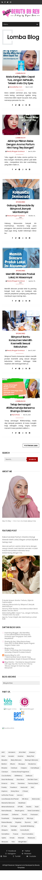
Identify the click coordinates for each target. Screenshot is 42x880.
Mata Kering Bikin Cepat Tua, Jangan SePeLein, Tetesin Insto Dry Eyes (20, 80)
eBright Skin (22, 842)
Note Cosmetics (33, 811)
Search (32, 459)
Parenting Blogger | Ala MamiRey (17, 633)
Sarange (14, 826)
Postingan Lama (31, 445)
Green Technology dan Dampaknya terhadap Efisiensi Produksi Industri (18, 651)
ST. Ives (4, 826)
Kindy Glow (15, 791)
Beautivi (4, 760)
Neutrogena (19, 811)
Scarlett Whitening (27, 826)
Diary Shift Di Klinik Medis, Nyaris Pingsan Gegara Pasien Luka (20, 644)
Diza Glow (20, 779)
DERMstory (18, 776)
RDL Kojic (30, 818)
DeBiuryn (29, 776)
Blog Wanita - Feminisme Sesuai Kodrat (20, 662)
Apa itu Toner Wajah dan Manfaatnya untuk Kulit (19, 618)
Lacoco (20, 795)
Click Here (17, 521)
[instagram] (10, 2)
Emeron (4, 783)
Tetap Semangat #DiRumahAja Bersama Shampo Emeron (20, 408)
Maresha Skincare (8, 803)
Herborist (24, 787)
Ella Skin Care (32, 779)
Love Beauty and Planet (10, 799)
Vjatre (4, 838)
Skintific (14, 830)
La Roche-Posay (7, 795)
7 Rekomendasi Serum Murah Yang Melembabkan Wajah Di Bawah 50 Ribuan (20, 658)
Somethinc (5, 834)
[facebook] (4, 2)
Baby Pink (30, 756)
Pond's (24, 814)
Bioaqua (22, 764)
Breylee (4, 768)
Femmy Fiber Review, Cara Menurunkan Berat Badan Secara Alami (20, 610)
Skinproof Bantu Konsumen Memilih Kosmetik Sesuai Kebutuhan (20, 341)
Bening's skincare (31, 760)
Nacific (28, 807)
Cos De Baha (6, 776)
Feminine (21, 783)
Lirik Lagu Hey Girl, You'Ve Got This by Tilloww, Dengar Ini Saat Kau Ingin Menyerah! (18, 666)
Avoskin (11, 756)
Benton (4, 764)
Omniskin (5, 814)
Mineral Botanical (8, 807)
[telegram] (19, 105)
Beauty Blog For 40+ (12, 655)
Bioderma (32, 764)
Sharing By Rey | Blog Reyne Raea (17, 641)
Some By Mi (24, 830)
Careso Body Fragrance (20, 772)
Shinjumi (5, 830)
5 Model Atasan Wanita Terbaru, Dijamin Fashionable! (17, 601)
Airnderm (11, 752)
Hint (32, 787)
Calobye (14, 768)
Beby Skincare (16, 760)
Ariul (3, 756)
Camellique (35, 768)
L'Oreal (25, 791)
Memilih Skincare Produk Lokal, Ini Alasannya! (20, 275)
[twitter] (7, 2)
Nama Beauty (6, 811)
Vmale (12, 838)
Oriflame (15, 814)
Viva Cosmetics (27, 834)
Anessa (32, 752)
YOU (13, 842)
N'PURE (20, 807)
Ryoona (28, 822)
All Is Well (22, 752)
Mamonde (36, 799)
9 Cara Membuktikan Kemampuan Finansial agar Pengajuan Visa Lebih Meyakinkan (18, 637)
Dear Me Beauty (7, 779)
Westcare (31, 838)
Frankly (4, 787)
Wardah (21, 838)
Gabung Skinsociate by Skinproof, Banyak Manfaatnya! (20, 209)
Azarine (20, 756)
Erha (12, 783)
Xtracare (5, 842)
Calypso (24, 768)
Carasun (5, 772)
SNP (35, 822)
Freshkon (13, 787)
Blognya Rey (9, 648)
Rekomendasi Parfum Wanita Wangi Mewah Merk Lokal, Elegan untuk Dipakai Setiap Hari (20, 539)
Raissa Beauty (7, 822)
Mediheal (21, 803)
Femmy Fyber (33, 783)
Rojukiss (18, 822)
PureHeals (5, 818)
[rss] (2, 2)
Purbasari (34, 814)
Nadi (36, 807)
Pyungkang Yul (18, 818)
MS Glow (25, 799)
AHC (3, 752)
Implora (4, 791)
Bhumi (12, 764)
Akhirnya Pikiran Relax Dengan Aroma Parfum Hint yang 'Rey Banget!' (20, 144)
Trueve (15, 834)
